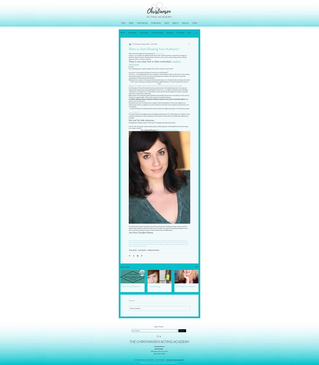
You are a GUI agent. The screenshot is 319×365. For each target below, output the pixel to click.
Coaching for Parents (157, 32)
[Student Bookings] (160, 276)
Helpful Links (170, 32)
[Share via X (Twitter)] (133, 256)
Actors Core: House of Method (185, 286)
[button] (131, 23)
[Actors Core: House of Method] (186, 276)
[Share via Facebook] (129, 256)
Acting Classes (132, 32)
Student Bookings (155, 286)
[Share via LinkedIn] (137, 256)
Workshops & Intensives (153, 250)
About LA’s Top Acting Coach (131, 286)
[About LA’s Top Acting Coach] (133, 276)
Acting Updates (144, 32)
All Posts (122, 32)
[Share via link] (142, 256)
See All (197, 267)
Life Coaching (180, 32)
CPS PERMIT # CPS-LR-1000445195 (175, 360)
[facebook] (160, 336)
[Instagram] (158, 336)
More (189, 32)
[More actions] (189, 44)
